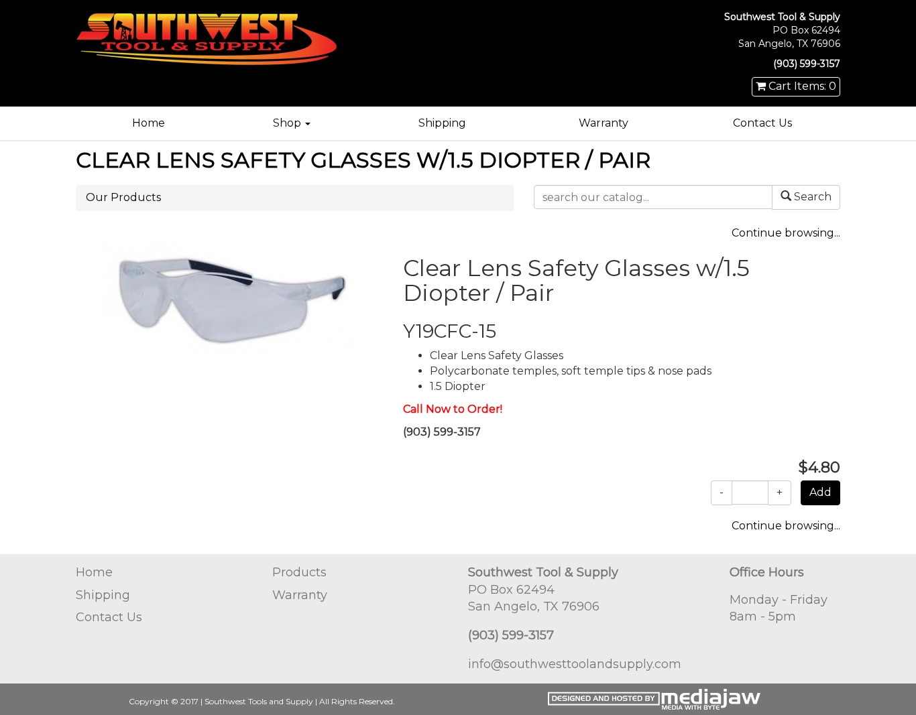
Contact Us (762, 123)
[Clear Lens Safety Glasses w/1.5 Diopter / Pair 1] (229, 296)
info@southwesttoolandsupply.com (574, 664)
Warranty (603, 123)
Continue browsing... (786, 232)
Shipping (442, 123)
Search (811, 196)
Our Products (123, 197)
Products (299, 572)
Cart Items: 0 (801, 86)
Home (148, 123)
